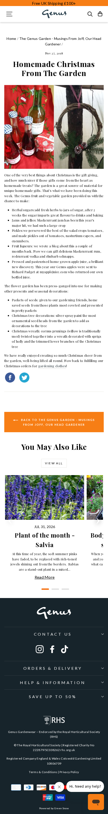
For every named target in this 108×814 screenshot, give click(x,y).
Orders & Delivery (52, 668)
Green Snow (61, 808)
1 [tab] (43, 591)
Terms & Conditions (43, 772)
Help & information (52, 682)
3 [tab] (64, 591)
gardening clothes (52, 366)
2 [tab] (54, 591)
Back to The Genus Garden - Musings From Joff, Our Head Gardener (57, 422)
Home (11, 38)
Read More (45, 577)
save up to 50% (53, 696)
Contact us (53, 634)
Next (98, 519)
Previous (10, 519)
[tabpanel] (46, 527)
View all (54, 463)
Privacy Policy (69, 772)
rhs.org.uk (67, 750)
